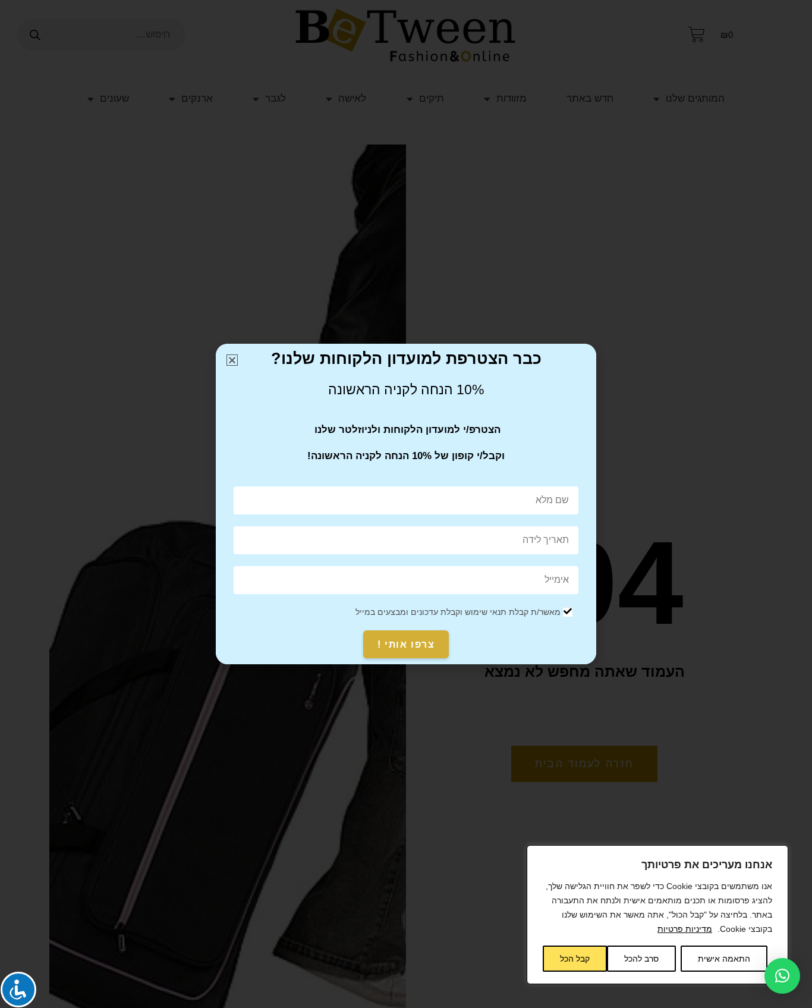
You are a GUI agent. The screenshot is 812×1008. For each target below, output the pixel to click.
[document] (406, 504)
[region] (657, 914)
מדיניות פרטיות (684, 929)
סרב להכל (641, 958)
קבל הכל (575, 958)
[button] (782, 976)
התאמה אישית (724, 958)
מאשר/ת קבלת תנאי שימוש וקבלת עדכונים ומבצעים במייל (458, 612)
